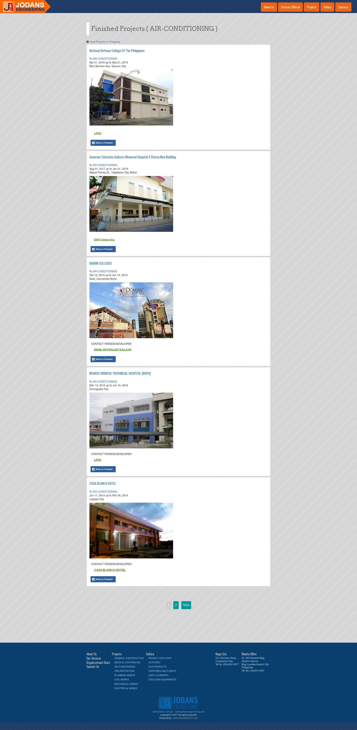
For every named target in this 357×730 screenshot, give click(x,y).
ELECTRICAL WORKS (125, 688)
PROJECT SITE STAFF (159, 658)
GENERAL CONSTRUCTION (129, 658)
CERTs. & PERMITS (158, 675)
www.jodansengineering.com (190, 711)
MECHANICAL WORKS (126, 684)
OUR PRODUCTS (157, 666)
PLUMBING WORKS (124, 675)
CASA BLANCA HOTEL (102, 483)
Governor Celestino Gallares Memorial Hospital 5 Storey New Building (132, 156)
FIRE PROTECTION (124, 671)
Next (186, 605)
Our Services (93, 658)
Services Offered (290, 7)
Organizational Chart (98, 662)
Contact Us (92, 667)
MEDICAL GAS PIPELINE (127, 662)
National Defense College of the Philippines (116, 50)
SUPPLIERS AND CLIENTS (162, 671)
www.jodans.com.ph (163, 711)
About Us (269, 7)
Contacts (343, 7)
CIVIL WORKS (121, 679)
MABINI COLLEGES (100, 263)
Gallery (327, 7)
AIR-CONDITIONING (104, 58)
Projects (311, 7)
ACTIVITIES (154, 662)
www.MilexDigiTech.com (185, 718)
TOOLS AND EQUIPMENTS (162, 679)
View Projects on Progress (104, 41)
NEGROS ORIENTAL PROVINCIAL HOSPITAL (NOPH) (120, 373)
